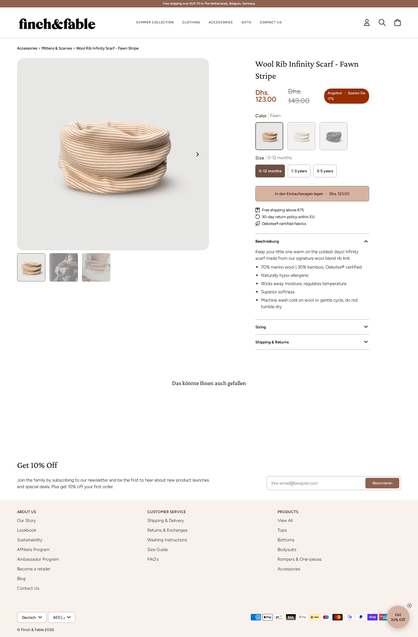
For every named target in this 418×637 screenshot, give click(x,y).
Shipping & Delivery (165, 520)
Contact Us (28, 588)
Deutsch (29, 617)
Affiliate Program (33, 549)
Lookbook (26, 530)
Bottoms (286, 539)
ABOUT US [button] (27, 511)
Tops (282, 530)
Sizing (260, 327)
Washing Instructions (167, 539)
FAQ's (153, 559)
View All (285, 520)
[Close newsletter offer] (409, 605)
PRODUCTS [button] (288, 511)
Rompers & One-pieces (300, 559)
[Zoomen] (113, 154)
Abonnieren (382, 483)
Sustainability (29, 539)
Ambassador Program (38, 559)
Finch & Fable (32, 629)
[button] (191, 22)
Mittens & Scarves (57, 48)
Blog (21, 578)
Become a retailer (33, 569)
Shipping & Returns (272, 342)
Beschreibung (267, 241)
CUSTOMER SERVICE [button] (167, 511)
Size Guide (157, 549)
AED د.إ (59, 617)
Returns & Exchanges (167, 530)
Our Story (26, 520)
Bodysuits (287, 549)
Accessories (27, 48)
